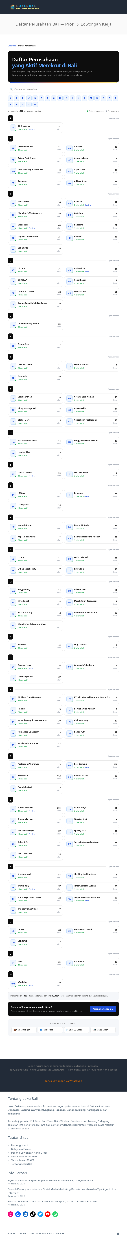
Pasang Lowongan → (103, 1009)
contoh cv (57, 1124)
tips (70, 1124)
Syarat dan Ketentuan (24, 1156)
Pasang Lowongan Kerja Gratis (29, 1152)
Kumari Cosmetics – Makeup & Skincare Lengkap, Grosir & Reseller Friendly (52, 1201)
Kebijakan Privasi (21, 1149)
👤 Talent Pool (46, 1029)
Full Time (35, 1121)
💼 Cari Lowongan (21, 1029)
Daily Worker (61, 1121)
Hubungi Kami (19, 1145)
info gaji (45, 1124)
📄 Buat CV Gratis (74, 1029)
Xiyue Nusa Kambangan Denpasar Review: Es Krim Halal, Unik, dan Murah (51, 1180)
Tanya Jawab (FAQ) (22, 1160)
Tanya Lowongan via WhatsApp (63, 1081)
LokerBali (12, 45)
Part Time (47, 1121)
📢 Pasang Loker (100, 1029)
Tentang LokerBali (21, 1164)
